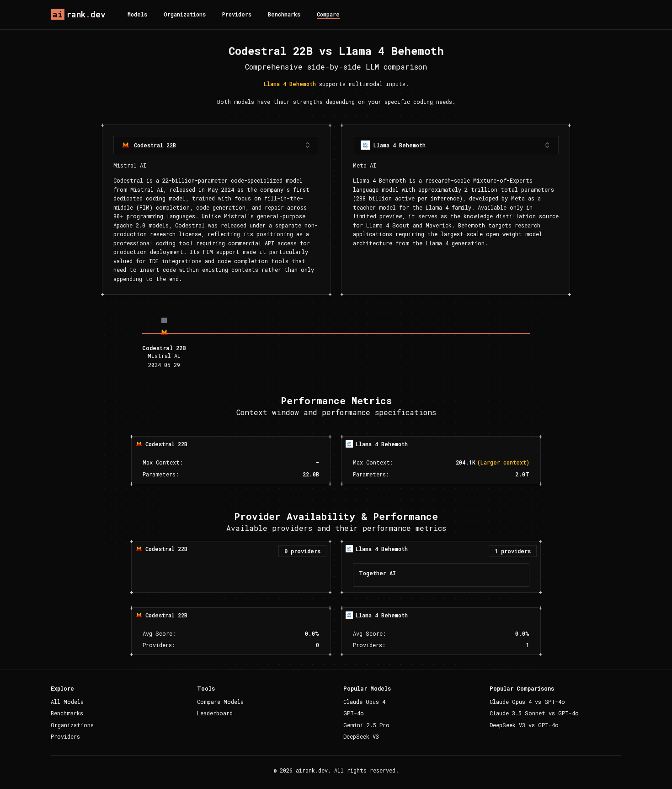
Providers (236, 14)
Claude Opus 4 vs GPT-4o (527, 701)
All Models (67, 701)
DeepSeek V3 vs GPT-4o (524, 725)
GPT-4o (353, 713)
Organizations (185, 14)
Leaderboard (215, 713)
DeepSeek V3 (361, 736)
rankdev (79, 14)
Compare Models (220, 701)
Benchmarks (284, 14)
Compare (328, 14)
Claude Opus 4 (364, 701)
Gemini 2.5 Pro (366, 725)
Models (137, 14)
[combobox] (216, 145)
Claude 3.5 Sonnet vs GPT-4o (534, 713)
